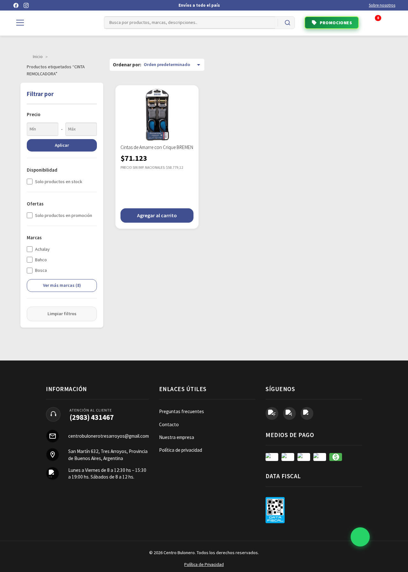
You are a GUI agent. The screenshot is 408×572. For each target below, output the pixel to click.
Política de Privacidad (204, 564)
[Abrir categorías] (20, 22)
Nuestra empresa (176, 437)
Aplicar (62, 145)
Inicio (38, 56)
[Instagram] (26, 5)
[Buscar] (287, 22)
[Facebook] (16, 5)
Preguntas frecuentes (181, 411)
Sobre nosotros (382, 5)
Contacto (169, 424)
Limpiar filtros (61, 313)
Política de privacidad (180, 450)
